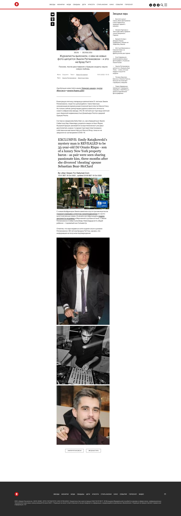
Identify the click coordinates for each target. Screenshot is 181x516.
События (119, 4)
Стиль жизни (102, 4)
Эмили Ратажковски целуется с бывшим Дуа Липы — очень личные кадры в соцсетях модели (121, 69)
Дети (84, 4)
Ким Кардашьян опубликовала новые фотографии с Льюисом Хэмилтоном (121, 59)
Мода (69, 4)
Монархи (61, 4)
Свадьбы (76, 4)
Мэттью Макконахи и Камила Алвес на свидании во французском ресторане (121, 50)
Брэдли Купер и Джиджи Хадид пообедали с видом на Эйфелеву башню (120, 41)
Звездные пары (83, 78)
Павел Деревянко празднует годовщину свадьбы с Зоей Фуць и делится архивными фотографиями (121, 89)
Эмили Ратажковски (69, 78)
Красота (91, 4)
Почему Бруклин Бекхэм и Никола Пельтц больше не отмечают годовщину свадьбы (121, 79)
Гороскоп (129, 4)
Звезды (52, 4)
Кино (112, 4)
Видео (141, 494)
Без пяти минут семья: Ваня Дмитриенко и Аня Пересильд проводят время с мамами (121, 22)
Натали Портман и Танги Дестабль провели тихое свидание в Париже (121, 32)
